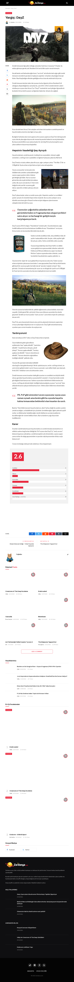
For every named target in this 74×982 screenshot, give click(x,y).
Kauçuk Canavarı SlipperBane (26, 927)
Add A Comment (37, 651)
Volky (6, 594)
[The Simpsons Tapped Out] (53, 631)
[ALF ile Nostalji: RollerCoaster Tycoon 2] (20, 631)
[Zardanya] (37, 3)
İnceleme (8, 13)
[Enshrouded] (53, 580)
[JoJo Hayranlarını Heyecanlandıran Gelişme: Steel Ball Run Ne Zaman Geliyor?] (10, 678)
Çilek (18, 669)
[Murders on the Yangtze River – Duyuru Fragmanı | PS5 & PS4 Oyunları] (10, 668)
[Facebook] (7, 70)
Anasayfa (7, 8)
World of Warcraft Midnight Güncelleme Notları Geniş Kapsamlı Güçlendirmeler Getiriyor (42, 902)
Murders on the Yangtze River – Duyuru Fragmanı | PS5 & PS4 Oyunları (39, 666)
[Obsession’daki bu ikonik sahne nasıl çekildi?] (10, 913)
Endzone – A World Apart (18, 834)
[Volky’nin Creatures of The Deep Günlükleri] (10, 939)
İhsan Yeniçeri (8, 619)
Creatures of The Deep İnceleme (16, 591)
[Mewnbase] (53, 605)
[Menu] (7, 3)
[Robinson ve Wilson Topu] (10, 949)
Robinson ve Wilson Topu (25, 947)
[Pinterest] (7, 84)
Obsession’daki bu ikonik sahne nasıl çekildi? (31, 911)
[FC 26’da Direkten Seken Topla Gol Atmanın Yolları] (10, 695)
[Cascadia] (20, 605)
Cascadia (8, 616)
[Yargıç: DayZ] (37, 44)
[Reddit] (7, 80)
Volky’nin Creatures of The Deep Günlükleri (30, 937)
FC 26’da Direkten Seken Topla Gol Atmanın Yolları (33, 693)
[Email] (7, 93)
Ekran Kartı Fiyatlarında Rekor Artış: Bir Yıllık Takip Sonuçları (36, 686)
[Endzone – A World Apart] (37, 814)
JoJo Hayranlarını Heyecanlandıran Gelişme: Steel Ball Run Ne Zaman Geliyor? (42, 676)
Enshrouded (42, 591)
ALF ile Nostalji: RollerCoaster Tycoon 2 (19, 642)
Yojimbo (13, 22)
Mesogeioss (41, 644)
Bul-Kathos (12, 837)
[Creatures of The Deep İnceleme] (20, 580)
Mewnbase (42, 616)
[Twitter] (7, 75)
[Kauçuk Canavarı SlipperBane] (10, 930)
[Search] (67, 3)
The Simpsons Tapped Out (48, 544)
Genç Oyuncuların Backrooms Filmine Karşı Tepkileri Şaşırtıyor (37, 894)
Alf (6, 644)
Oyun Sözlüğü (41, 971)
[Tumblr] (7, 89)
